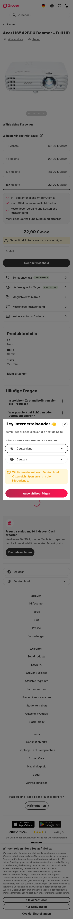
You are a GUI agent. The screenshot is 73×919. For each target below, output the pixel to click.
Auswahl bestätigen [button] (36, 493)
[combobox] (36, 448)
